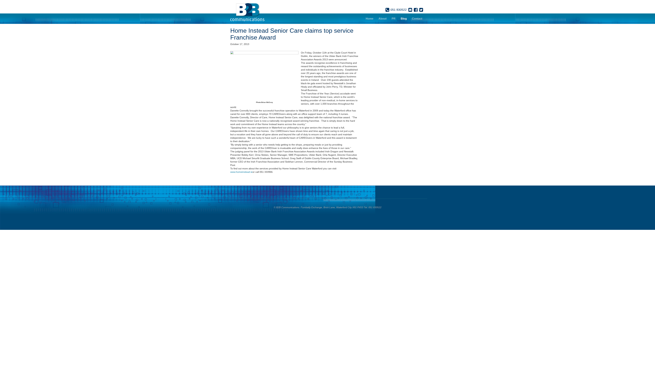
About (383, 18)
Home (369, 18)
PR (394, 18)
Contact (417, 18)
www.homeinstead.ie (241, 172)
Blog (404, 18)
